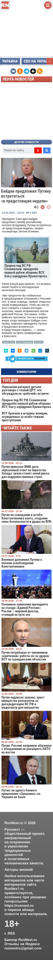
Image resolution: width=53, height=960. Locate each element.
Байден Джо (8, 342)
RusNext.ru (13, 823)
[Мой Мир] (40, 350)
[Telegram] (26, 350)
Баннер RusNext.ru (20, 940)
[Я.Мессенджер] (6, 350)
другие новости (26, 142)
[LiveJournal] (47, 350)
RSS (9, 933)
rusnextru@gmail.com (23, 948)
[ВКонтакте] (13, 350)
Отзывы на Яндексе (22, 944)
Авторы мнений (18, 870)
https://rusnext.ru (19, 906)
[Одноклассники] (19, 350)
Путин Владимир (24, 342)
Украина (10, 61)
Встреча (38, 342)
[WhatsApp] (33, 350)
